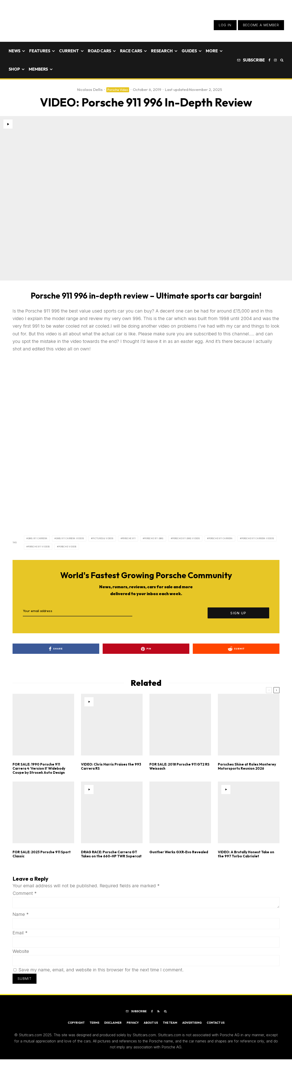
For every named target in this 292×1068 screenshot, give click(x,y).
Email (20, 932)
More (212, 50)
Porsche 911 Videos (39, 547)
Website (21, 951)
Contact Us (215, 1022)
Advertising (192, 1022)
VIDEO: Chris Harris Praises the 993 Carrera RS (111, 766)
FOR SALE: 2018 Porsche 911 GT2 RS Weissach (179, 766)
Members (38, 69)
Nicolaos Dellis (90, 89)
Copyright (76, 1022)
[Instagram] (275, 60)
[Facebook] (269, 60)
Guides (189, 50)
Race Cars (131, 50)
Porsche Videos (67, 547)
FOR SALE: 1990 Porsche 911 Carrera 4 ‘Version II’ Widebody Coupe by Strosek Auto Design (39, 768)
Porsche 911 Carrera (221, 538)
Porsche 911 (129, 538)
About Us (151, 1022)
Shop (14, 69)
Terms (94, 1022)
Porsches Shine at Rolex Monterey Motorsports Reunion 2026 (247, 766)
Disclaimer (113, 1022)
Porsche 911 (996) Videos (186, 538)
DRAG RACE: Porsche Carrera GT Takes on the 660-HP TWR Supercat (111, 854)
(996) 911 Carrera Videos (70, 538)
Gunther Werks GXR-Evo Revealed (178, 852)
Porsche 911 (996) (154, 538)
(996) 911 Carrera (37, 538)
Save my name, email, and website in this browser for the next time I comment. (101, 970)
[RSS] (158, 1011)
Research (162, 50)
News (14, 50)
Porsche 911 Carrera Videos (257, 538)
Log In (225, 25)
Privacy (133, 1022)
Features (39, 50)
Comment (25, 893)
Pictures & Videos (102, 538)
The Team (170, 1022)
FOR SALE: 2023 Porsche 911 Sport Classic (42, 854)
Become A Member (261, 25)
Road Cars (99, 50)
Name (21, 914)
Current (69, 50)
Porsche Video (117, 90)
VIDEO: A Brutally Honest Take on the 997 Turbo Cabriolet (246, 854)
